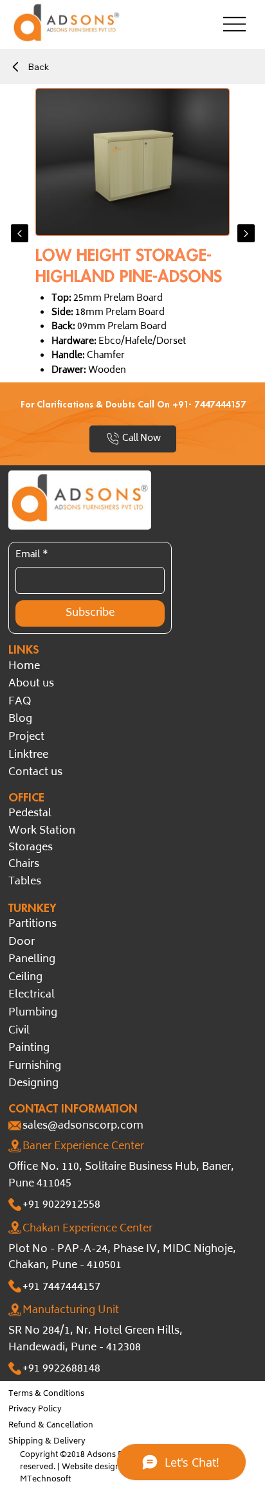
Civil (19, 1031)
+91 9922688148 (61, 1369)
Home (24, 666)
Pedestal (29, 814)
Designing (33, 1084)
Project (26, 737)
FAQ (19, 702)
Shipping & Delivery (47, 1442)
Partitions (32, 924)
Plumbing (32, 1013)
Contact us (35, 773)
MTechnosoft (45, 1480)
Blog (20, 719)
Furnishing (34, 1066)
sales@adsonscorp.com (83, 1126)
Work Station (41, 831)
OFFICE (26, 797)
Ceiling (25, 978)
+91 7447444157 (61, 1287)
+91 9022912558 (61, 1205)
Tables (24, 882)
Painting (29, 1048)
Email (31, 555)
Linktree (28, 755)
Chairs (23, 864)
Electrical (31, 995)
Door (21, 942)
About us (31, 684)
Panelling (31, 960)
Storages (30, 848)
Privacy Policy (35, 1410)
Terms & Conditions (46, 1394)
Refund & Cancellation (50, 1426)
